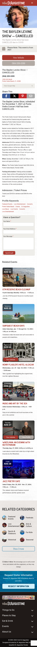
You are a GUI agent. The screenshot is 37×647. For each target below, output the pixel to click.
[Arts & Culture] (27, 525)
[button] (18, 548)
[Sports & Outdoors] (9, 532)
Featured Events (7, 204)
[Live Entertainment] (9, 525)
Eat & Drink (7, 621)
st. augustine (25, 206)
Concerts (30, 204)
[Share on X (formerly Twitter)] (14, 96)
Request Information (18, 586)
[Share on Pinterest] (22, 96)
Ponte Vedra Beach (8, 206)
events (18, 206)
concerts (22, 209)
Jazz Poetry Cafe (11, 481)
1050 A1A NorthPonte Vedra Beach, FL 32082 (11, 80)
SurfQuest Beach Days (14, 325)
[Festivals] (27, 518)
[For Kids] (27, 532)
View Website (18, 57)
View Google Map (9, 86)
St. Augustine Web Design (25, 642)
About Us (6, 631)
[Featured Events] (9, 518)
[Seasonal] (27, 540)
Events (5, 626)
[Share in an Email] (31, 96)
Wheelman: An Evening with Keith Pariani (16, 443)
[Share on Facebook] (6, 96)
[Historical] (9, 540)
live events (14, 209)
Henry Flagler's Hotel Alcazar (18, 364)
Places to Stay (9, 615)
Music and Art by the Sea (15, 403)
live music (5, 209)
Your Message (7, 236)
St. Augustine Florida (21, 645)
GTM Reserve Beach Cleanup (16, 289)
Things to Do (8, 610)
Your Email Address (9, 229)
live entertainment (8, 211)
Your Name (6, 221)
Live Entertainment (20, 204)
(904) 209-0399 (18, 63)
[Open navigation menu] (30, 3)
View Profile (26, 359)
